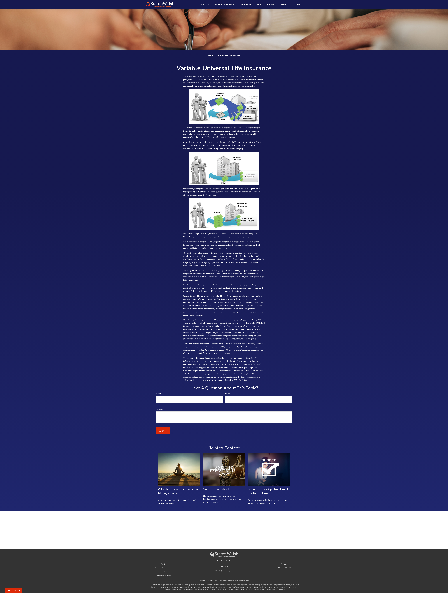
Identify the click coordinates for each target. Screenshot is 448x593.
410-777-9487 (286, 568)
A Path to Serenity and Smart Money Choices (179, 491)
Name (158, 393)
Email (227, 393)
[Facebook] (217, 560)
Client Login (13, 590)
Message (159, 409)
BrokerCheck (244, 580)
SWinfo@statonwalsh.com (224, 571)
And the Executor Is (216, 489)
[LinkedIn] (225, 560)
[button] (204, 4)
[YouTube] (229, 560)
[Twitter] (221, 560)
